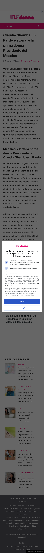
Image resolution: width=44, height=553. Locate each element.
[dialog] (22, 276)
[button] (22, 273)
